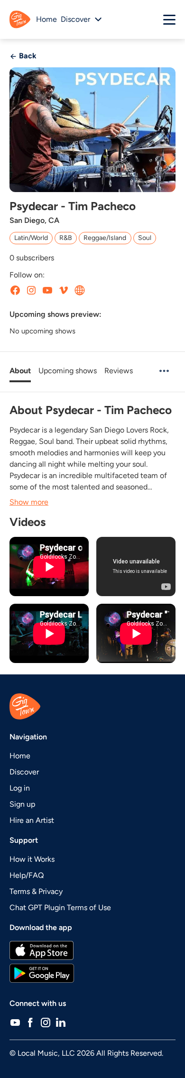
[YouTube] (15, 1022)
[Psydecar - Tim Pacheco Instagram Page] (31, 290)
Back (27, 55)
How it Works (32, 859)
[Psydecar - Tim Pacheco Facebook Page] (15, 290)
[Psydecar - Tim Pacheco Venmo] (63, 290)
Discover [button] (75, 19)
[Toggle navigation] (169, 19)
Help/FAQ (26, 875)
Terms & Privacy (36, 891)
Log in (19, 787)
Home (46, 19)
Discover (24, 771)
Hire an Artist (31, 820)
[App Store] (92, 950)
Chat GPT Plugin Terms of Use (60, 907)
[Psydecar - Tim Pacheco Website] (79, 290)
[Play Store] (92, 973)
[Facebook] (30, 1022)
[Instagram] (45, 1022)
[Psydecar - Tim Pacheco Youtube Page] (47, 290)
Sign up (22, 804)
